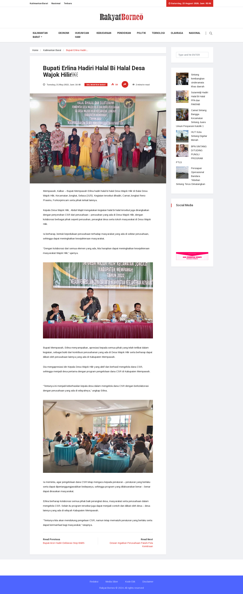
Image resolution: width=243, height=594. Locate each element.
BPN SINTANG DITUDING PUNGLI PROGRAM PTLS (191, 154)
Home (35, 50)
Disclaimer (147, 581)
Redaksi (94, 581)
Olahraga (177, 33)
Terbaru (68, 3)
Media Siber (112, 581)
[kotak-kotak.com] (192, 255)
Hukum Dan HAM (82, 35)
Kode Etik (130, 581)
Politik (141, 33)
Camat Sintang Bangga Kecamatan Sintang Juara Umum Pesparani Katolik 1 (191, 118)
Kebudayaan (104, 33)
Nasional (56, 3)
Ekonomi (64, 33)
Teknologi (158, 33)
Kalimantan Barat (39, 3)
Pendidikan (124, 33)
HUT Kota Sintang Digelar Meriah (199, 136)
